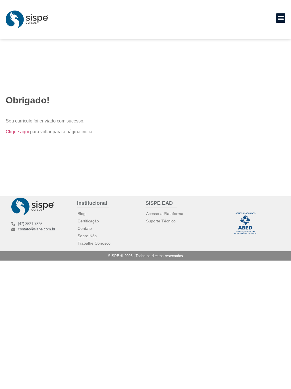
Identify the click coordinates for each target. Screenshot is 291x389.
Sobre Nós (87, 236)
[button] (280, 18)
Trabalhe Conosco (94, 243)
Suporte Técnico (161, 221)
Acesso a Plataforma (164, 213)
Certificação (88, 221)
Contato (85, 228)
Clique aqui (17, 131)
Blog (82, 213)
